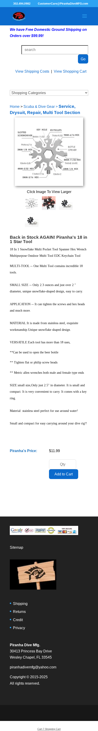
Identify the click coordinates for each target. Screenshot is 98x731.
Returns (19, 612)
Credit (18, 620)
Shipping (20, 604)
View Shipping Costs (32, 71)
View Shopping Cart (70, 71)
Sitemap (16, 547)
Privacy (19, 628)
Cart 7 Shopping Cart (49, 729)
